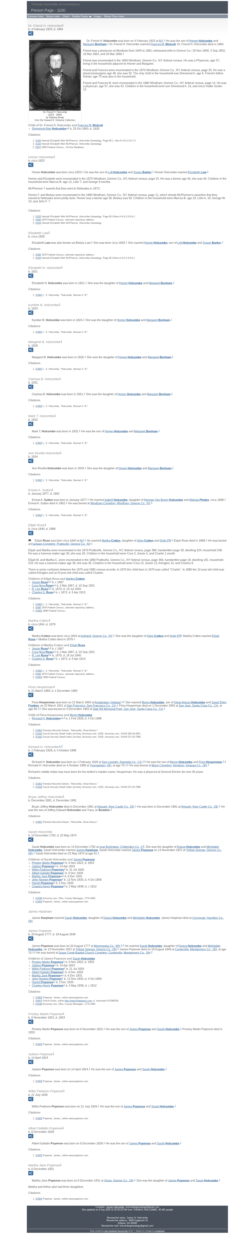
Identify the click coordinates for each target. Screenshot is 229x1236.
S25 (38, 140)
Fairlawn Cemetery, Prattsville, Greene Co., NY (61, 543)
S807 (39, 1000)
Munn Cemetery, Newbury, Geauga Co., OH (179, 765)
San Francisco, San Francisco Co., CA (91, 705)
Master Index (53, 16)
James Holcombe (115, 1207)
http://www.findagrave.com (78, 1000)
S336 (39, 898)
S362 (39, 610)
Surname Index (36, 16)
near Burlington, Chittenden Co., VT (121, 846)
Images (97, 16)
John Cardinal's (110, 1231)
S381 (39, 730)
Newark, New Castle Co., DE (115, 806)
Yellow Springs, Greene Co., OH (96, 949)
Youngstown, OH (100, 765)
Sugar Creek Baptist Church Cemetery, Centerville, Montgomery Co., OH (104, 952)
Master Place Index (114, 16)
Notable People (80, 16)
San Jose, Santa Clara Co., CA (198, 705)
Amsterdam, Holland (108, 702)
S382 (39, 295)
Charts (66, 16)
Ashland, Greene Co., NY (96, 635)
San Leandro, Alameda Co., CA (122, 762)
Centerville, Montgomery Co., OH (196, 949)
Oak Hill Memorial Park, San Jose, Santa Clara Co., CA (128, 708)
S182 (39, 733)
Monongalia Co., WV (107, 945)
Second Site (123, 1231)
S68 (38, 219)
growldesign (160, 1231)
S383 (39, 901)
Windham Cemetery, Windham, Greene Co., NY (120, 503)
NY (161, 40)
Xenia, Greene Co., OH (118, 1180)
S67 (38, 147)
